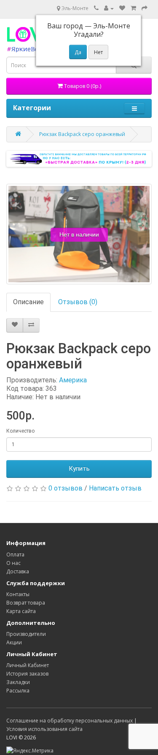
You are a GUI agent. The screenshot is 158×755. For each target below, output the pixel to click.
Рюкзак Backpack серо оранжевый (82, 134)
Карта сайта (21, 611)
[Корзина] (133, 8)
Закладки (18, 682)
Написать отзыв (115, 488)
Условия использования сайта (44, 729)
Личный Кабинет (27, 665)
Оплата (15, 554)
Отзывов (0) (77, 302)
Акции (14, 642)
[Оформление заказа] (144, 8)
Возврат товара (25, 602)
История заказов (27, 673)
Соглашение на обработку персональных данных (69, 720)
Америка (73, 380)
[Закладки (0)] (122, 8)
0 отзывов (65, 488)
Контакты (17, 594)
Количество (20, 431)
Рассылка (17, 690)
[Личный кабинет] (109, 8)
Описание (28, 302)
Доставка (17, 571)
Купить (79, 468)
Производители (26, 634)
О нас (13, 563)
